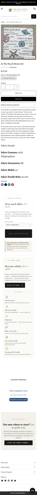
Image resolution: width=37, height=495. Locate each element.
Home (3, 22)
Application (9, 221)
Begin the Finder (13, 285)
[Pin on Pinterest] (12, 184)
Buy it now (18, 99)
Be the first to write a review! (18, 399)
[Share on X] (5, 184)
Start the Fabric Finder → (18, 442)
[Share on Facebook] (2, 184)
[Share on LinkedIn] (9, 184)
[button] (18, 493)
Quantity (3, 83)
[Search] (33, 16)
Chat (32, 490)
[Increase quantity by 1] (16, 87)
